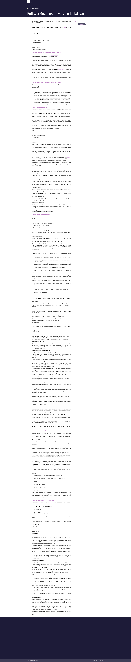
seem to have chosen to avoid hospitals (52, 240)
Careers (95, 1)
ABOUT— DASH (69, 634)
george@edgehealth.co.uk (46, 22)
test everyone (42, 58)
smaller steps (61, 69)
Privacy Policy (95, 660)
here (56, 21)
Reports (77, 1)
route (57, 64)
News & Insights (70, 1)
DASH (82, 1)
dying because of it (54, 55)
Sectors (64, 1)
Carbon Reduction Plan (70, 636)
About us (90, 1)
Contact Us (101, 1)
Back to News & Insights (34, 8)
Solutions (58, 1)
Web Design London (101, 660)
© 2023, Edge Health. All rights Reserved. (33, 660)
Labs (86, 1)
